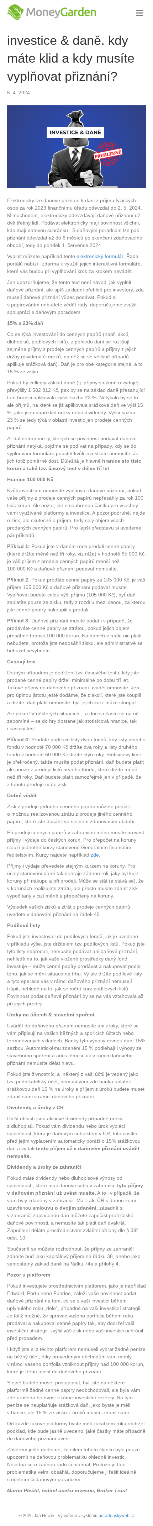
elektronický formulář (99, 256)
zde (95, 855)
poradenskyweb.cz (117, 1515)
